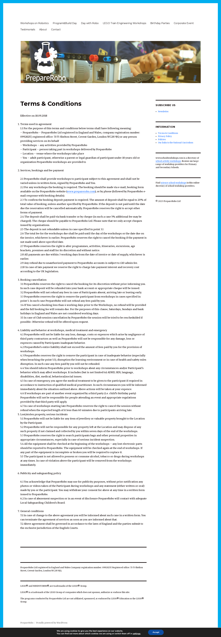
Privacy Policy (165, 136)
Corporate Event (184, 23)
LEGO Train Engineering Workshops (124, 23)
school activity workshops (168, 161)
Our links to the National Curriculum (175, 142)
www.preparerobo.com (81, 191)
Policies (162, 139)
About (43, 29)
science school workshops (173, 182)
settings (136, 633)
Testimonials (27, 29)
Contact (56, 29)
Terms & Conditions (168, 133)
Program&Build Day (65, 23)
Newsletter (163, 111)
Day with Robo (90, 23)
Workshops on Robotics (34, 23)
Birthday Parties (160, 23)
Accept (156, 632)
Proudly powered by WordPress (51, 623)
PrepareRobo (26, 623)
